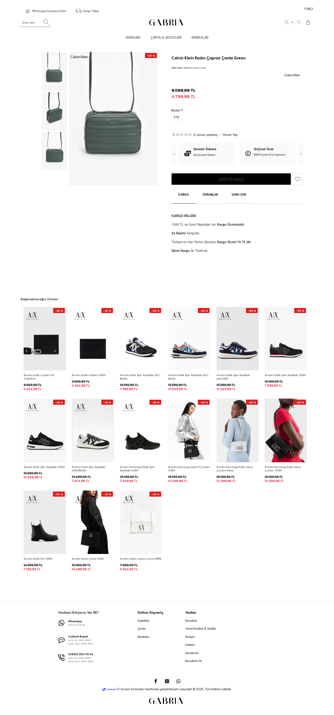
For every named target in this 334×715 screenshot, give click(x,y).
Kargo (183, 194)
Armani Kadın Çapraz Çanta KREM (140, 558)
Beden (176, 110)
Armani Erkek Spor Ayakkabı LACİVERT (233, 376)
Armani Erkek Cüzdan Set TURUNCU (39, 376)
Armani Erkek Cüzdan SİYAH (88, 374)
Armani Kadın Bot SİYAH (38, 558)
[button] (174, 154)
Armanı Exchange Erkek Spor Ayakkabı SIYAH (137, 468)
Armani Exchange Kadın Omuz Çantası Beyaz (235, 468)
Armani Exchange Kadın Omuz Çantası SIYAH (283, 468)
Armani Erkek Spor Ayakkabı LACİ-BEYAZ (140, 376)
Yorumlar (210, 194)
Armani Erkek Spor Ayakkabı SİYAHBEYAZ (88, 468)
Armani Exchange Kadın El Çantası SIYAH (189, 468)
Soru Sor (239, 194)
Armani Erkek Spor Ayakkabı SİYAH (285, 374)
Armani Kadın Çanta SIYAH (88, 558)
